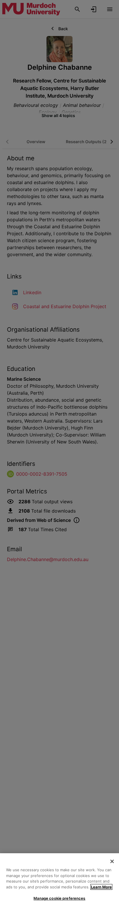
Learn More (101, 887)
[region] (59, 881)
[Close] (112, 861)
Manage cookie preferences (59, 898)
